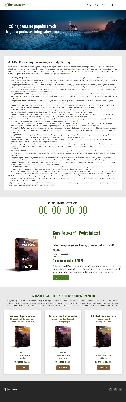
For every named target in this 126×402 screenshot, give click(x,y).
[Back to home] (15, 5)
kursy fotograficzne (106, 69)
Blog (96, 5)
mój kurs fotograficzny (80, 178)
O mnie (105, 5)
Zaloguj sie (118, 5)
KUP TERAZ (62, 278)
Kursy (89, 5)
